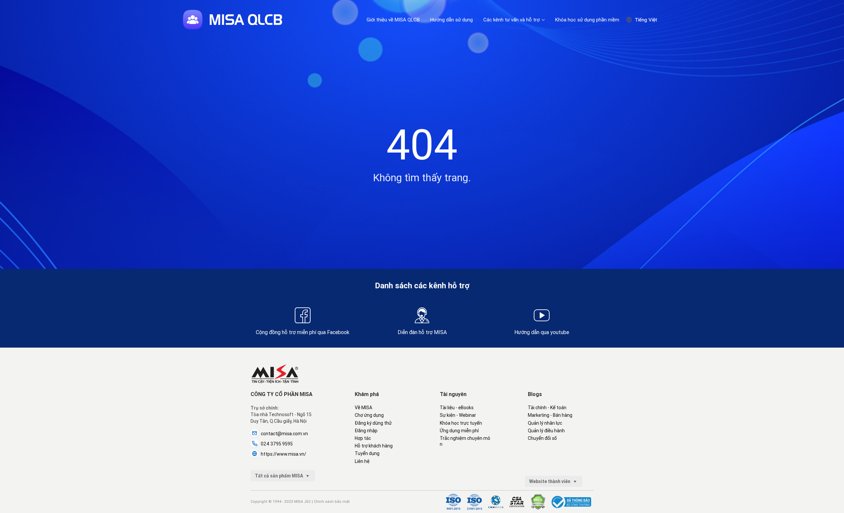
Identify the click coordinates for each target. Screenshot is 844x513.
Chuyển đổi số (542, 438)
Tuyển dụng (367, 453)
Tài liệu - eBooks (456, 408)
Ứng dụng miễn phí (459, 431)
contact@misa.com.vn (284, 434)
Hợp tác (363, 438)
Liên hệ (362, 461)
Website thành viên (550, 481)
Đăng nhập (366, 431)
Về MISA (363, 408)
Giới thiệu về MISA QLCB (393, 19)
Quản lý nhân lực (545, 423)
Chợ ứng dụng (369, 415)
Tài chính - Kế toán (547, 408)
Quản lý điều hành (546, 431)
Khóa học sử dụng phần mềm (587, 19)
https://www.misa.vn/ (283, 454)
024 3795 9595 (277, 444)
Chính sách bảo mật (332, 501)
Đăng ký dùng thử (373, 423)
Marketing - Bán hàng (550, 415)
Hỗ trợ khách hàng (374, 446)
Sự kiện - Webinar (458, 415)
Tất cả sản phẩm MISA (279, 475)
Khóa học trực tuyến (461, 423)
